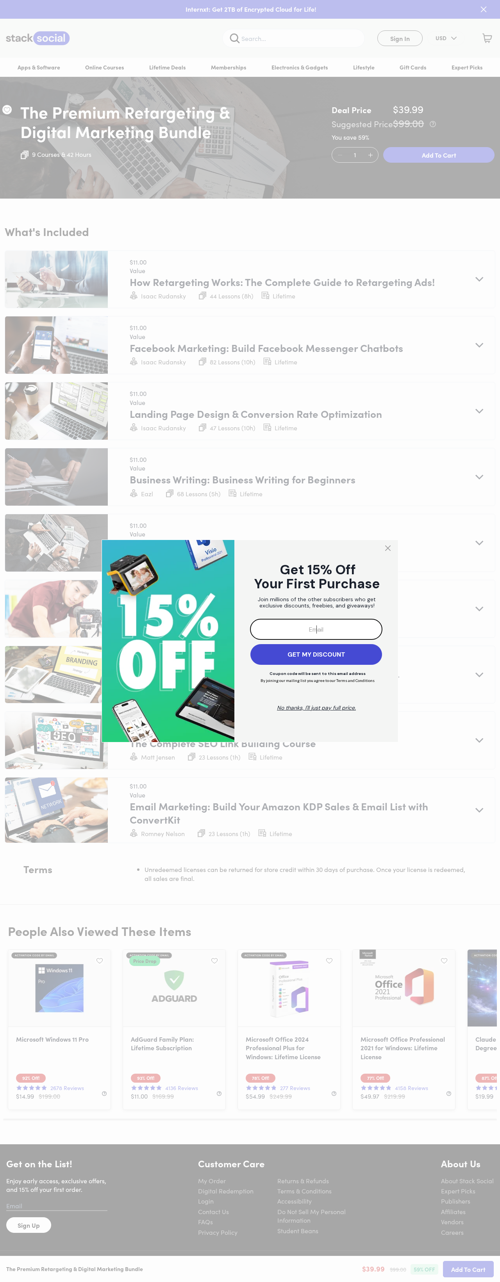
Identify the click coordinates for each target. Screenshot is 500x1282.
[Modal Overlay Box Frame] (250, 641)
